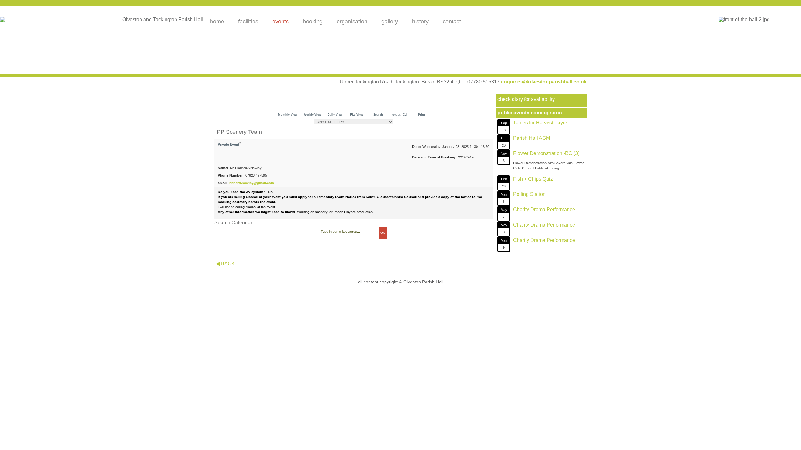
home (217, 21)
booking (313, 21)
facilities (248, 21)
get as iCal (399, 114)
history (420, 21)
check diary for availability (526, 99)
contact (452, 21)
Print (421, 114)
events (280, 21)
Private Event (228, 144)
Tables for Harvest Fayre (540, 122)
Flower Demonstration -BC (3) (546, 153)
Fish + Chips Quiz (533, 179)
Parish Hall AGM (531, 138)
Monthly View (287, 114)
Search (378, 114)
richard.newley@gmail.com (251, 183)
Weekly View (312, 114)
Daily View (335, 114)
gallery (389, 21)
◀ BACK (225, 263)
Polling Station (529, 194)
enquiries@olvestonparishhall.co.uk (544, 81)
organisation (352, 21)
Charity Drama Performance (544, 209)
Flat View (356, 114)
